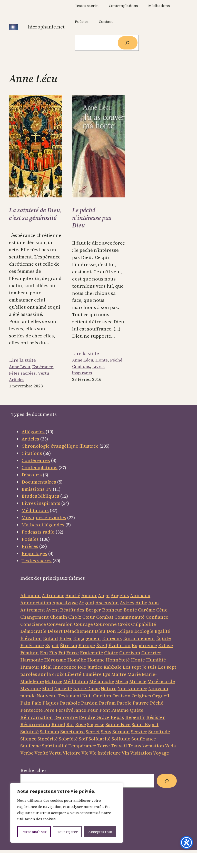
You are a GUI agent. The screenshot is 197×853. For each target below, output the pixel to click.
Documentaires (39, 482)
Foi (61, 652)
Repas (117, 717)
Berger (93, 610)
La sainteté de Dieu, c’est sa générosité (35, 214)
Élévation (31, 638)
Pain (25, 703)
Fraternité (91, 652)
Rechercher (33, 770)
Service (139, 731)
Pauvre (141, 703)
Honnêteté (118, 660)
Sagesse (95, 724)
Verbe (27, 753)
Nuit (87, 696)
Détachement (79, 631)
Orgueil (160, 696)
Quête (136, 710)
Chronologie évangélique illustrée (60, 446)
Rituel (58, 724)
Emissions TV (37, 489)
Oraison (121, 696)
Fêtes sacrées (22, 373)
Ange (104, 595)
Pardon (89, 703)
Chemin (58, 617)
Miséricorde (161, 681)
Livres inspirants (88, 370)
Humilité (156, 660)
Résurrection (35, 724)
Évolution (119, 645)
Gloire (111, 652)
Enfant (50, 638)
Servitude (159, 731)
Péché (116, 360)
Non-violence (132, 688)
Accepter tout (100, 831)
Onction (102, 696)
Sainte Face (118, 724)
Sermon (121, 731)
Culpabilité (143, 624)
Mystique (30, 688)
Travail (119, 745)
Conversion (60, 624)
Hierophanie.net (46, 27)
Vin (125, 753)
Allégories (33, 431)
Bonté (129, 610)
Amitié (72, 595)
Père (49, 710)
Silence (28, 739)
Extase (165, 645)
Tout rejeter (67, 831)
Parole (124, 703)
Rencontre (66, 717)
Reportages (34, 553)
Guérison (129, 652)
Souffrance (143, 739)
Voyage (161, 753)
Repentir (135, 717)
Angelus (120, 595)
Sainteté (29, 731)
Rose (80, 724)
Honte (101, 360)
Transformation (146, 745)
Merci (121, 681)
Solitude (121, 739)
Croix (124, 624)
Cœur (88, 617)
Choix (74, 617)
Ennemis (112, 638)
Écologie (143, 631)
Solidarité (99, 739)
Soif (83, 739)
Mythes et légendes (43, 524)
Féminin (29, 652)
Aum (153, 602)
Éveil (101, 645)
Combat (104, 617)
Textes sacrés (37, 560)
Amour (89, 595)
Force (72, 652)
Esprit (52, 645)
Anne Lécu (19, 367)
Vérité (41, 753)
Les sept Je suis (140, 667)
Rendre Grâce (94, 717)
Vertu (43, 373)
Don (111, 631)
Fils (53, 652)
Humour (30, 667)
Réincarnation (36, 717)
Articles (16, 380)
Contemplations (39, 467)
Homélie (76, 660)
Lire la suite (22, 360)
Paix (36, 703)
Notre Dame (86, 688)
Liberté (73, 674)
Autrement (32, 610)
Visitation (141, 753)
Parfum (107, 703)
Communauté (129, 617)
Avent (53, 610)
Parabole (70, 703)
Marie (134, 674)
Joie (81, 667)
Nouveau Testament (59, 696)
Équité (163, 638)
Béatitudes (72, 610)
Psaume (120, 710)
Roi (70, 724)
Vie (84, 753)
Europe (86, 645)
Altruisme (53, 595)
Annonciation (35, 602)
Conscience (33, 624)
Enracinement (139, 638)
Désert (55, 631)
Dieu (100, 631)
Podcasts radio (38, 532)
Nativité (63, 688)
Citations (81, 366)
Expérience (144, 645)
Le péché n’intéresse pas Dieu (91, 217)
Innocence (64, 667)
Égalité (162, 631)
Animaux (140, 595)
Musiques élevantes (44, 517)
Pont (104, 710)
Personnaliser (33, 831)
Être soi (68, 645)
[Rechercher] (128, 43)
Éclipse (125, 631)
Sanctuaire (72, 731)
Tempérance (82, 745)
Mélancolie (101, 681)
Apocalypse (65, 602)
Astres (127, 602)
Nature (108, 688)
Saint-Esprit (145, 724)
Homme (96, 660)
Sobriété (68, 739)
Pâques (50, 703)
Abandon (30, 595)
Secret (93, 731)
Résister (155, 717)
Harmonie (31, 660)
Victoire (72, 753)
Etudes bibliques (40, 496)
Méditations (35, 510)
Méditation (75, 681)
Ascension (107, 602)
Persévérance (70, 710)
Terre (103, 745)
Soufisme (30, 745)
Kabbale (112, 667)
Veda (170, 745)
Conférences (36, 460)
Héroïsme (55, 660)
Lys (106, 674)
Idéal (46, 667)
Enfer (65, 638)
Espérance (42, 367)
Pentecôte (31, 710)
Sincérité (47, 739)
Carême (146, 610)
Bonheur (112, 610)
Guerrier (151, 652)
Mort (47, 688)
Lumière (92, 674)
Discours (32, 474)
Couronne (105, 624)
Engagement (87, 638)
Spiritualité (54, 745)
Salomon (49, 731)
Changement (34, 617)
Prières (30, 546)
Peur (92, 710)
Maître (118, 674)
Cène (162, 610)
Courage (83, 624)
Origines (141, 696)
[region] (66, 813)
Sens (106, 731)
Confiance (157, 617)
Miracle (137, 681)
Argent (86, 602)
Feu (44, 652)
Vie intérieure (105, 753)
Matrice (53, 681)
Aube (141, 602)
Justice (94, 667)
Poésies (30, 539)
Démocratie (33, 631)
